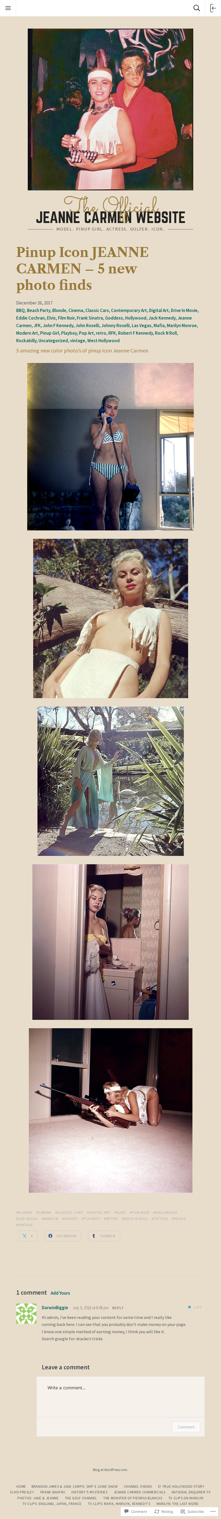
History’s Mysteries (89, 1492)
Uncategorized (53, 341)
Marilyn (51, 1218)
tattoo (161, 1218)
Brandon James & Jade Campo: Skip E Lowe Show (75, 1486)
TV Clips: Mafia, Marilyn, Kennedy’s (119, 1503)
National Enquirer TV (191, 1492)
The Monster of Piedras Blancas (132, 1498)
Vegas (180, 1218)
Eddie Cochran (30, 318)
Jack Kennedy (162, 318)
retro (101, 333)
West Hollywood (103, 341)
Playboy (69, 333)
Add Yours (60, 1293)
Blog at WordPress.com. (110, 1469)
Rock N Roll (166, 333)
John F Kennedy (58, 325)
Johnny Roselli (115, 325)
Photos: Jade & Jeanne (38, 1498)
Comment (186, 1427)
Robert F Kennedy (135, 333)
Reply (118, 1307)
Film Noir (66, 318)
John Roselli (87, 325)
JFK (37, 325)
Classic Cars (97, 310)
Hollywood (135, 318)
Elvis (51, 318)
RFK (112, 333)
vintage (77, 341)
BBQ (20, 310)
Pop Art (86, 333)
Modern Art (27, 333)
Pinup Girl (49, 333)
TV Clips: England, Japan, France (52, 1503)
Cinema (75, 310)
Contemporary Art (129, 310)
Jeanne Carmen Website (111, 209)
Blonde (59, 310)
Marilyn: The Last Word (178, 1503)
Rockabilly (26, 341)
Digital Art (159, 310)
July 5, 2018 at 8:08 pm (90, 1307)
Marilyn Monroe (182, 325)
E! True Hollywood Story (181, 1486)
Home (21, 1486)
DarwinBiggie (55, 1308)
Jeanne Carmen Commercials (139, 1492)
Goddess (114, 318)
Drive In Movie (184, 310)
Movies (71, 1218)
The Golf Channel (81, 1498)
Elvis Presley (22, 1492)
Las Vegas (141, 325)
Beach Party (38, 310)
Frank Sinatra (90, 318)
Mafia (159, 325)
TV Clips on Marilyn (185, 1498)
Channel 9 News (138, 1486)
